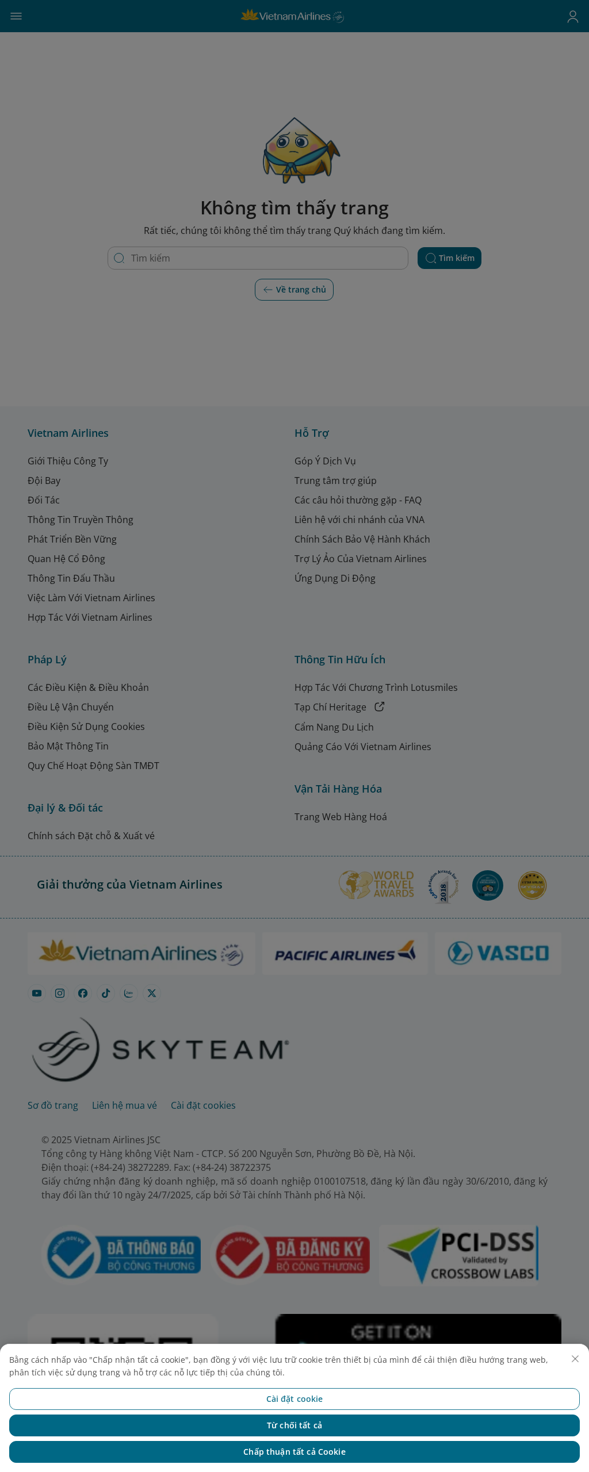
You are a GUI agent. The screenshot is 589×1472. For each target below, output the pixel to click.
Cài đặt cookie (294, 1398)
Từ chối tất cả (294, 1425)
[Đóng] (575, 1358)
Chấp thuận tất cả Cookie (294, 1451)
